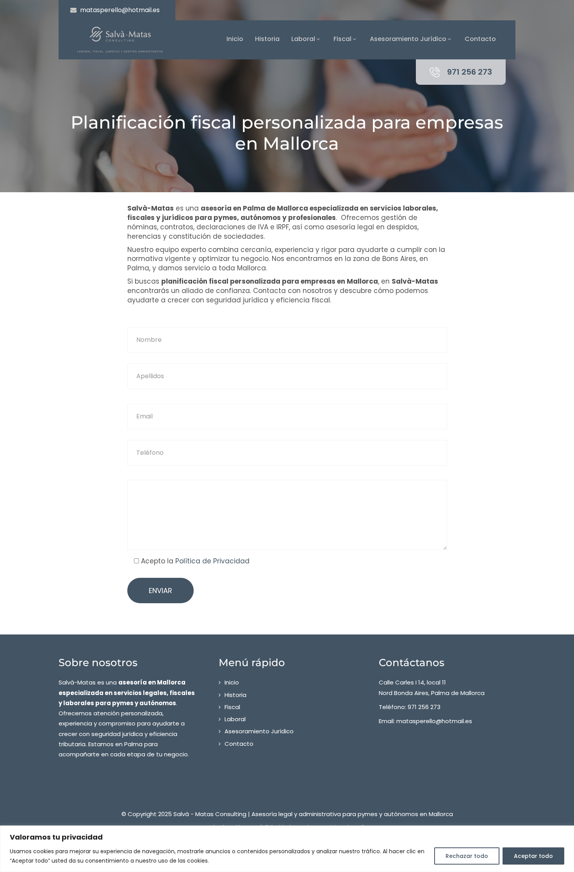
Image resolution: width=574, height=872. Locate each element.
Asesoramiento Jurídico (408, 38)
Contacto (480, 38)
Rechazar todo (467, 856)
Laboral (303, 38)
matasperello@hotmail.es (120, 9)
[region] (287, 849)
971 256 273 (469, 71)
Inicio (234, 38)
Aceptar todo (533, 856)
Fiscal (342, 38)
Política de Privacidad (212, 561)
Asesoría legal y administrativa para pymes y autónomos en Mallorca (352, 814)
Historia (267, 38)
